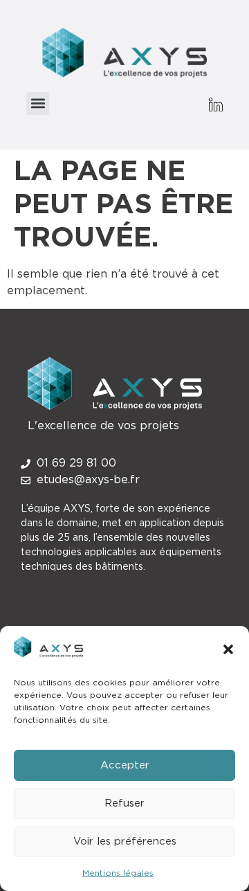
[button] (228, 649)
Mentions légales (118, 873)
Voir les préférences (124, 841)
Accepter (124, 765)
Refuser (124, 803)
